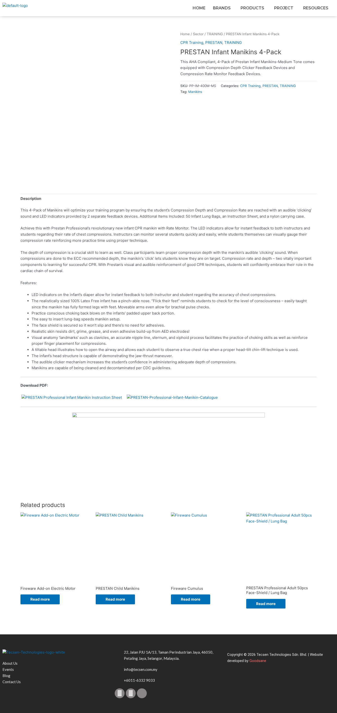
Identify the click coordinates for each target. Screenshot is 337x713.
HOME (199, 8)
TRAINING (215, 34)
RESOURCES (315, 8)
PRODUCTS (252, 8)
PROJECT (283, 8)
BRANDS (222, 8)
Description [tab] (30, 198)
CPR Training (191, 42)
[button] (223, 8)
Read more (40, 599)
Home (185, 34)
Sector (198, 34)
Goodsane (257, 661)
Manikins (195, 92)
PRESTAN (213, 42)
